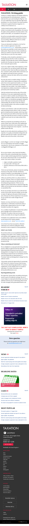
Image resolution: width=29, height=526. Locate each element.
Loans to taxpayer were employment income (11, 398)
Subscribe (9, 502)
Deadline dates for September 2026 (9, 384)
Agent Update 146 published (7, 359)
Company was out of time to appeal (9, 396)
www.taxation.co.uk (6, 221)
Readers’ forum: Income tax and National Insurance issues (14, 300)
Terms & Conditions (7, 490)
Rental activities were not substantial (9, 394)
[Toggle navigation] (26, 5)
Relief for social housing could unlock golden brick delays (13, 361)
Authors (4, 466)
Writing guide (6, 469)
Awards (4, 461)
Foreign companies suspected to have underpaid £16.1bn (14, 363)
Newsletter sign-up (9, 498)
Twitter (4, 512)
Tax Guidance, (11, 477)
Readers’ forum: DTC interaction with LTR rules (11, 298)
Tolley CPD (5, 459)
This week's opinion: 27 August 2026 (9, 411)
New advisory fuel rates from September (10, 366)
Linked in (5, 514)
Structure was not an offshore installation (10, 400)
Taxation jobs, (6, 479)
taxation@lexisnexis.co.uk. (15, 343)
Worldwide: (10, 447)
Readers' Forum (6, 457)
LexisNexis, (8, 475)
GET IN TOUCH (8, 444)
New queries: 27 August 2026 (7, 303)
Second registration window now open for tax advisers (13, 357)
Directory (5, 463)
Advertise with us (10, 506)
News (4, 452)
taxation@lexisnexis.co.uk (7, 47)
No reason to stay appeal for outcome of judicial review (13, 402)
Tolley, (4, 475)
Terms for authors (19, 221)
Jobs (4, 464)
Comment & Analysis (7, 456)
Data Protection (6, 487)
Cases (4, 454)
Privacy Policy (6, 489)
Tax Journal (11, 479)
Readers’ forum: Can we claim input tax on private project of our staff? (14, 293)
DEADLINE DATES (8, 372)
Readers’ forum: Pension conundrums (9, 296)
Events (4, 468)
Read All (26, 286)
